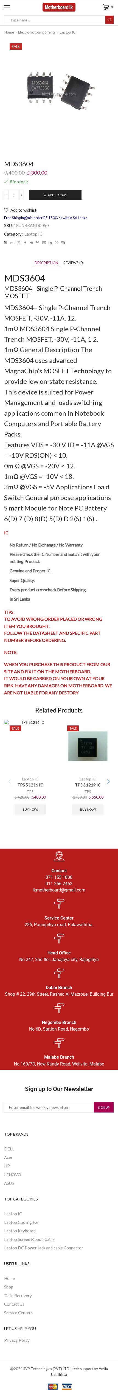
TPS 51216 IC (30, 784)
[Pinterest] (38, 243)
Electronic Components (36, 32)
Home (9, 32)
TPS (30, 792)
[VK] (31, 243)
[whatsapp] (57, 243)
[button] (108, 781)
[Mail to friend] (44, 243)
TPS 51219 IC (88, 784)
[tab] (46, 263)
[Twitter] (19, 243)
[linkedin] (50, 243)
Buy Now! (30, 809)
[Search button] (109, 20)
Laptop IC (67, 32)
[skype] (62, 243)
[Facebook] (25, 243)
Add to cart (58, 195)
